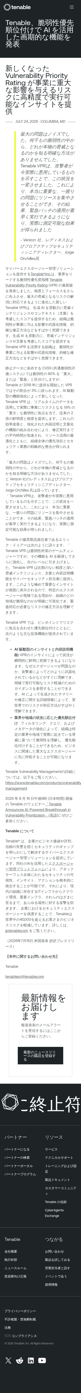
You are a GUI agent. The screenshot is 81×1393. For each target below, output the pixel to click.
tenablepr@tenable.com (24, 977)
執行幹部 (10, 1259)
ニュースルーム (15, 1268)
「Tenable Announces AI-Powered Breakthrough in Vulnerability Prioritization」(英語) (38, 809)
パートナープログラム (20, 1174)
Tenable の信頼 (56, 1202)
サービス (51, 1149)
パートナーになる (17, 1149)
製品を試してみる (57, 1259)
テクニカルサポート (59, 1157)
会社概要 (10, 1251)
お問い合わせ (54, 1251)
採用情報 (51, 1284)
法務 (7, 1327)
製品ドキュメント (57, 1180)
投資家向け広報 (15, 1276)
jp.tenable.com (16, 931)
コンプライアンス (24, 1336)
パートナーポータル (18, 1166)
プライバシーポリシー (20, 1311)
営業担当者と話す (57, 1268)
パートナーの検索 (17, 1157)
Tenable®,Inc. (41, 274)
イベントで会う (56, 1276)
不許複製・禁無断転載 (20, 1319)
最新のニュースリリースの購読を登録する (39, 1055)
